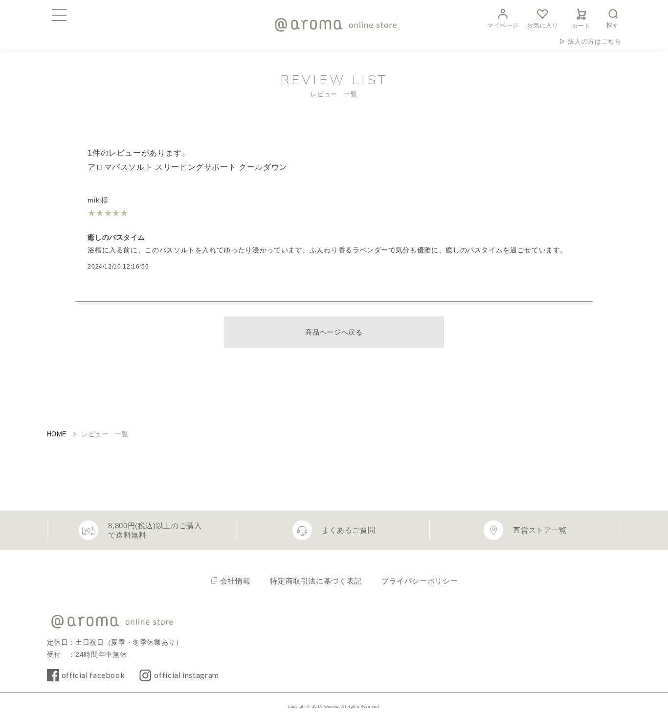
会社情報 (235, 581)
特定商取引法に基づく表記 (316, 581)
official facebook (93, 674)
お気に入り (542, 25)
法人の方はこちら (594, 41)
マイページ (503, 25)
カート (581, 25)
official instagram (186, 674)
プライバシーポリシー (419, 581)
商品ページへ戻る (333, 332)
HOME (57, 434)
